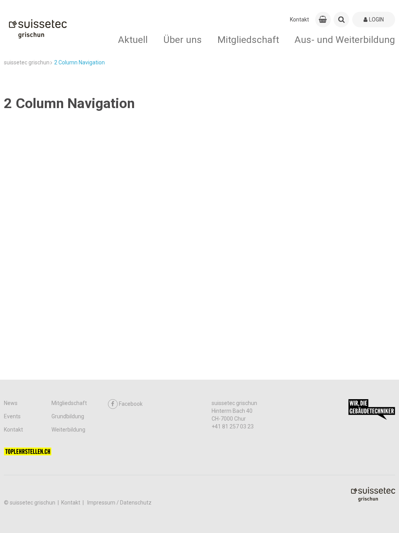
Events (12, 416)
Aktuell (133, 39)
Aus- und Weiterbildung (345, 39)
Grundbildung (67, 416)
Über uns (182, 39)
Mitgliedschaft (248, 39)
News (11, 403)
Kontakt (299, 19)
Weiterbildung (68, 429)
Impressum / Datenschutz (119, 502)
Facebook (131, 404)
